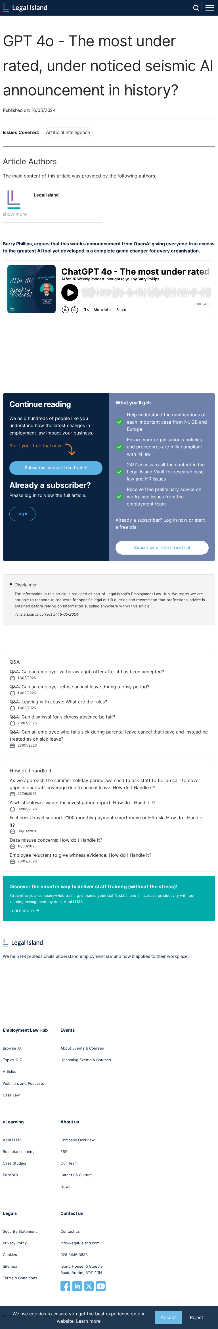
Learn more (88, 1321)
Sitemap (10, 1266)
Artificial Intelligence (68, 132)
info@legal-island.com (79, 1243)
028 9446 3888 (74, 1254)
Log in (22, 513)
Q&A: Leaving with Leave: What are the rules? (58, 702)
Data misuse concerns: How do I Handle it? (56, 840)
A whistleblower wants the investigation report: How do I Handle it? (83, 802)
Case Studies (14, 1163)
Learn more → (24, 910)
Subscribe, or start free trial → (56, 467)
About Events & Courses (82, 1048)
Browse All (12, 1048)
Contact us (70, 1231)
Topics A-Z (12, 1060)
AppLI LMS (12, 1140)
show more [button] (15, 214)
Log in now (175, 520)
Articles (9, 1071)
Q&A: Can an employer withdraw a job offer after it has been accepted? (87, 671)
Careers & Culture (76, 1175)
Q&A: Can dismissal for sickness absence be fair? (62, 717)
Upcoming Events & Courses (85, 1060)
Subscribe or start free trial (162, 547)
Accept (168, 1317)
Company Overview (77, 1140)
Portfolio (10, 1175)
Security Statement (20, 1231)
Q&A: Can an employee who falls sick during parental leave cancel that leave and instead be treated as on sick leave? (109, 735)
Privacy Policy (15, 1243)
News (65, 1186)
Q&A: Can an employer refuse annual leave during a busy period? (79, 686)
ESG (64, 1151)
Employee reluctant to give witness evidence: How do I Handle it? (80, 855)
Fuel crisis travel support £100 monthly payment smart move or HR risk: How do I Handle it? (106, 821)
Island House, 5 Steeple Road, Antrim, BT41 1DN (81, 1269)
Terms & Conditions (20, 1278)
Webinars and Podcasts (23, 1083)
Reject (196, 1317)
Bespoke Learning (19, 1151)
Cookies (10, 1254)
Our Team (68, 1163)
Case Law (11, 1095)
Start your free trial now (35, 445)
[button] (16, 200)
